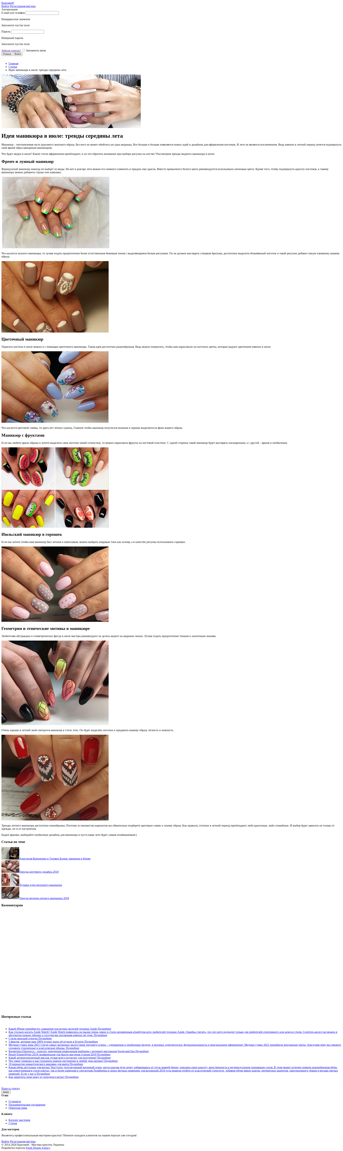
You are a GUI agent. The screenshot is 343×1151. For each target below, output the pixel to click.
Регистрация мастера (23, 6)
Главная (13, 63)
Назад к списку (10, 1088)
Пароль (5, 31)
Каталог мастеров (19, 1120)
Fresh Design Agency (38, 1147)
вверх (6, 1092)
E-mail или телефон (13, 12)
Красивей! (7, 2)
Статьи (13, 66)
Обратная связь (18, 1107)
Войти (5, 6)
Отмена (7, 54)
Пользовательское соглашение (27, 1104)
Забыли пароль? (11, 50)
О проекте (15, 1101)
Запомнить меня (36, 50)
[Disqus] (171, 955)
